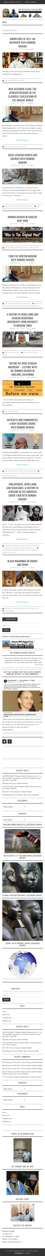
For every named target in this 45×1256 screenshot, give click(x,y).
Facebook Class (21, 147)
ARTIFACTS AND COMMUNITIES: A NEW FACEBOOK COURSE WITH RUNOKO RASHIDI (22, 423)
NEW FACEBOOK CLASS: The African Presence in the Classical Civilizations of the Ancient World (22, 94)
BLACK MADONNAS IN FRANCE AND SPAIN (22, 563)
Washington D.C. (29, 548)
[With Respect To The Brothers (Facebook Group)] (22, 877)
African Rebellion (7, 208)
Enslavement (16, 550)
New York (36, 248)
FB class (25, 208)
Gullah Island (30, 545)
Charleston (22, 545)
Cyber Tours (37, 473)
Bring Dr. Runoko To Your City (13, 2)
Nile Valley (25, 306)
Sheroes (34, 208)
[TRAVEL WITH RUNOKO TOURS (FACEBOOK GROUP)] (22, 964)
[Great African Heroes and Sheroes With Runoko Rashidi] (22, 176)
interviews (22, 81)
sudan (34, 306)
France (33, 608)
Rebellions (28, 550)
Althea (23, 165)
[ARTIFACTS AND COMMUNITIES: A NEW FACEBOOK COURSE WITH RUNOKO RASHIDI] (22, 441)
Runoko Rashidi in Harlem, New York (22, 219)
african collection (7, 306)
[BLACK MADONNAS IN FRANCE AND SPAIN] (22, 578)
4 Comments (31, 263)
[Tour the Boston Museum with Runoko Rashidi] (22, 274)
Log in (4, 1011)
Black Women (23, 248)
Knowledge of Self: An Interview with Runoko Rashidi (22, 42)
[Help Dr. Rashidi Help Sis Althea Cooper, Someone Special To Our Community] (22, 698)
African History (9, 81)
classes (31, 473)
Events (24, 303)
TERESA (21, 49)
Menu (4, 22)
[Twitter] (4, 741)
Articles (16, 81)
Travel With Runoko (30, 2)
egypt (15, 306)
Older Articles (10, 619)
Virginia (22, 548)
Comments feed (7, 1018)
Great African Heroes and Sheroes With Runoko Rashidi (22, 158)
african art (38, 303)
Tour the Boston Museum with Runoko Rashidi (22, 258)
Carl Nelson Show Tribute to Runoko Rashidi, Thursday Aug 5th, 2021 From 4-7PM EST (22, 1073)
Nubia (30, 306)
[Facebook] (10, 741)
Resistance (34, 550)
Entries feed (5, 1014)
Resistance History (7, 553)
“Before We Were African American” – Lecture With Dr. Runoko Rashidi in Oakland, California (22, 368)
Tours (28, 303)
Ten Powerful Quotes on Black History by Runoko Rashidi (23, 1077)
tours (37, 306)
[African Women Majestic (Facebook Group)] (22, 841)
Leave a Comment (29, 49)
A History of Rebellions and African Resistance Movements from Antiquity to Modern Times (22, 319)
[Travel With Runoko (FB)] (22, 1150)
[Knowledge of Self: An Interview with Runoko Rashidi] (22, 60)
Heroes (30, 208)
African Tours (24, 473)
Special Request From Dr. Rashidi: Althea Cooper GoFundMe (20, 795)
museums (19, 306)
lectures (29, 206)
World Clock (15, 989)
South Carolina (6, 548)
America (16, 545)
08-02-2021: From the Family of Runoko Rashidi (17, 792)
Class (15, 147)
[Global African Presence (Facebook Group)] (22, 920)
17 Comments (30, 103)
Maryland (37, 545)
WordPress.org (6, 1021)
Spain (37, 608)
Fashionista (19, 1253)
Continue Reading (22, 140)
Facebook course (17, 208)
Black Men (16, 248)
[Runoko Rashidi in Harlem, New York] (22, 235)
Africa (6, 206)
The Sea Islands (16, 548)
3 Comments (30, 165)
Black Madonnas (18, 608)
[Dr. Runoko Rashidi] (22, 13)
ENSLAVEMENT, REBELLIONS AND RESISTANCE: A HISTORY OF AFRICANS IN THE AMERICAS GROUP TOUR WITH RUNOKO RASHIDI (22, 491)
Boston (20, 303)
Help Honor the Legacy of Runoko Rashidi (15, 783)
